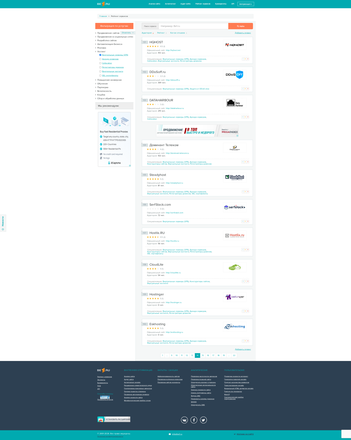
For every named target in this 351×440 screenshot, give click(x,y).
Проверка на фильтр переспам (170, 379)
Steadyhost (157, 175)
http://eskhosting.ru (174, 332)
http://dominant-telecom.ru (177, 153)
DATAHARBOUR (161, 100)
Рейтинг (161, 33)
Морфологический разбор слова (137, 400)
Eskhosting (157, 324)
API (232, 4)
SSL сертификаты (110, 75)
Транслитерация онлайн (234, 385)
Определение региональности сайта (203, 386)
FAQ (99, 386)
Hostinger (156, 294)
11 (182, 355)
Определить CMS (198, 405)
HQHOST (156, 42)
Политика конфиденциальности (110, 436)
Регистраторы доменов (113, 67)
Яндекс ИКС (195, 396)
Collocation (107, 63)
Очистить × (128, 33)
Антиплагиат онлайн (132, 382)
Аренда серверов (110, 59)
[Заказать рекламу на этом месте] (130, 166)
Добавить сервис (243, 33)
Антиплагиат (170, 4)
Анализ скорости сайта (133, 397)
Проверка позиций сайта (201, 379)
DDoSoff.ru (157, 72)
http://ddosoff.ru (173, 80)
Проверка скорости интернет (236, 376)
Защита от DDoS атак (199, 89)
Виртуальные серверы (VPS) (115, 55)
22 (234, 355)
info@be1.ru (177, 434)
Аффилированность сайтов (169, 376)
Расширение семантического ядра (138, 385)
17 (213, 355)
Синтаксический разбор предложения (234, 398)
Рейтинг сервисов (203, 4)
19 (224, 355)
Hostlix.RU (157, 233)
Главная (103, 16)
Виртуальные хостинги (112, 71)
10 (177, 355)
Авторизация (245, 4)
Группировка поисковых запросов (138, 388)
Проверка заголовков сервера (136, 394)
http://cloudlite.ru (173, 273)
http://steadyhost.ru (174, 183)
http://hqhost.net (173, 50)
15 (203, 355)
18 (219, 355)
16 (208, 355)
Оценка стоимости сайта (201, 390)
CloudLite (156, 265)
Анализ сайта (154, 4)
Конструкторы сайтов (157, 164)
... (167, 355)
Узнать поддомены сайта (201, 393)
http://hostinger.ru (174, 302)
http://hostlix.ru (172, 241)
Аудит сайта (185, 4)
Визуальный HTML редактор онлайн (238, 388)
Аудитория (147, 33)
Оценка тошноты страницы (135, 391)
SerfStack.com (160, 205)
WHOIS (194, 402)
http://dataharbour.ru (175, 108)
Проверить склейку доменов (202, 399)
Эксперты (101, 380)
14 (198, 355)
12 (187, 355)
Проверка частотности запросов (204, 376)
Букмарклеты (220, 4)
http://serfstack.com (174, 213)
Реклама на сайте (245, 434)
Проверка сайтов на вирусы (169, 382)
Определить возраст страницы (203, 382)
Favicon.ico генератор (233, 391)
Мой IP (227, 394)
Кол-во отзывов (178, 33)
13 (192, 355)
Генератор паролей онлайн (235, 379)
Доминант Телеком (164, 145)
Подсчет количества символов (236, 382)
